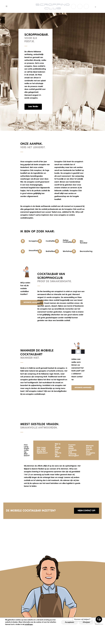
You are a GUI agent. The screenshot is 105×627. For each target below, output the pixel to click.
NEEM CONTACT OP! (86, 511)
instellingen (29, 624)
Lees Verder (33, 107)
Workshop (67, 251)
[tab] (26, 450)
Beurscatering (86, 251)
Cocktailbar (51, 241)
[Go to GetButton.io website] (99, 624)
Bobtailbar (50, 251)
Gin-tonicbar (83, 242)
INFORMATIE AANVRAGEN (32, 302)
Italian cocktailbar (68, 241)
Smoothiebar (34, 251)
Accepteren (69, 622)
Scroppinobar (35, 241)
